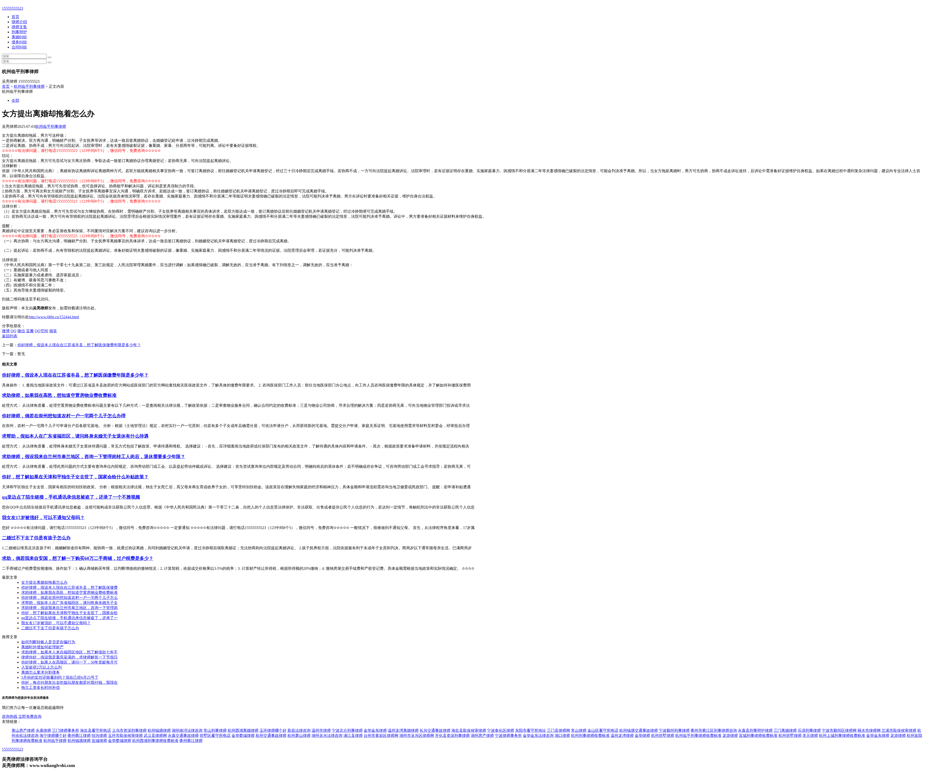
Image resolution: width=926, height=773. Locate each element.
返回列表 (9, 336)
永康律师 (43, 730)
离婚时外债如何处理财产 (42, 647)
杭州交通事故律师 (271, 735)
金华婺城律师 (243, 735)
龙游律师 (730, 735)
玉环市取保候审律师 (125, 735)
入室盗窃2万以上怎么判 (41, 667)
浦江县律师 (353, 735)
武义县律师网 (155, 735)
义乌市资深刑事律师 (129, 730)
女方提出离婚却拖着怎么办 (44, 582)
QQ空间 (41, 331)
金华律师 (642, 735)
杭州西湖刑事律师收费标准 (155, 741)
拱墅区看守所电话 (215, 735)
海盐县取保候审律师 (468, 730)
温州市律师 (321, 730)
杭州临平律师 (55, 741)
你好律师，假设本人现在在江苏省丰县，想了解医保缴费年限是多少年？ (79, 345)
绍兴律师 (99, 735)
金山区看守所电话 (602, 730)
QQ (13, 331)
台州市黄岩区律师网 (381, 735)
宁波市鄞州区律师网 (839, 730)
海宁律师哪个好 (53, 735)
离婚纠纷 (19, 37)
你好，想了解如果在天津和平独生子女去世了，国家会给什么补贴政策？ (75, 476)
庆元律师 (810, 735)
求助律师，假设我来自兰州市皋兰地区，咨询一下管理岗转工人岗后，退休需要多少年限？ (93, 456)
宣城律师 (99, 741)
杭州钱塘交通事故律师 (638, 730)
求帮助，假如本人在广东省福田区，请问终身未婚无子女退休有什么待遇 (75, 436)
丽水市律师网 (869, 730)
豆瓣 (30, 331)
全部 (15, 100)
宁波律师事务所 (508, 735)
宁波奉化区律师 (500, 730)
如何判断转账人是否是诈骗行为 (48, 642)
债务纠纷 (19, 42)
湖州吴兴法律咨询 (327, 735)
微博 (6, 331)
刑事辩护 (19, 32)
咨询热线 (9, 716)
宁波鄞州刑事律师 (674, 730)
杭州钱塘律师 (159, 730)
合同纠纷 (19, 47)
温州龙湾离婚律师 (403, 730)
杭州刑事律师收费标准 (590, 735)
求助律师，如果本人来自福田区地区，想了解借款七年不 (69, 652)
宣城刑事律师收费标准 (758, 735)
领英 (53, 331)
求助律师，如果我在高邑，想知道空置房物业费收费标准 (59, 395)
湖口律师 (562, 735)
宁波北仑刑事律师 (347, 730)
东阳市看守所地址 (530, 730)
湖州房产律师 (482, 735)
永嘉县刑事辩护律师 (755, 730)
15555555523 (12, 8)
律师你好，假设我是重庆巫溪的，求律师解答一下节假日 (69, 657)
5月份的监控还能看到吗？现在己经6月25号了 (59, 677)
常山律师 (578, 730)
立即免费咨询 (29, 716)
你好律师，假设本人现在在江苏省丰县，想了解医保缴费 (69, 587)
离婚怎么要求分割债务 (40, 672)
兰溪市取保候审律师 (899, 730)
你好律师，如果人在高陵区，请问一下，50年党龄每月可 (69, 662)
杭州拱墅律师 (662, 735)
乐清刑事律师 (809, 730)
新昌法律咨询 (299, 730)
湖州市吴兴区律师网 (416, 735)
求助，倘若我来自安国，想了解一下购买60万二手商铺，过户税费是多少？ (77, 558)
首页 (15, 17)
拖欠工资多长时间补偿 (40, 687)
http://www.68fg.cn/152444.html (54, 317)
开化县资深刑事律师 (452, 735)
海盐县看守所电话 (95, 730)
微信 (21, 331)
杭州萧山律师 (299, 735)
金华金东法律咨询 (538, 735)
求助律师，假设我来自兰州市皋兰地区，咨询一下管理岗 (69, 608)
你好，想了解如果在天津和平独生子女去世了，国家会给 (69, 613)
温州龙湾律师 (622, 735)
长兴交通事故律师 (435, 730)
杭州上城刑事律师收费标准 (842, 735)
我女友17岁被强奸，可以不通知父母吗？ (43, 517)
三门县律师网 (558, 730)
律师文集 (19, 27)
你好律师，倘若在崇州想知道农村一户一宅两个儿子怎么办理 (64, 415)
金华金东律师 (375, 730)
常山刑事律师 (215, 730)
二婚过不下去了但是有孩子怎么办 (36, 537)
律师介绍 (19, 22)
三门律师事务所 (65, 730)
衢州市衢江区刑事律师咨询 (714, 730)
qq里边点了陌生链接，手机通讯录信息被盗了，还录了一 (69, 618)
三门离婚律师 (785, 730)
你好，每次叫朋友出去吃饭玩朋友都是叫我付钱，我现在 (69, 682)
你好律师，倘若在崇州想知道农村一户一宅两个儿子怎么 (69, 598)
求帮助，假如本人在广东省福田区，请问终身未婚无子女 (69, 603)
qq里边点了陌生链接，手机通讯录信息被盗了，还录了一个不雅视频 (71, 497)
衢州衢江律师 (79, 735)
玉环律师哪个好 (272, 730)
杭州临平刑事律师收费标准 (698, 735)
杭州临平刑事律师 (29, 86)
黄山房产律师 (23, 730)
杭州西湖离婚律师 (243, 730)
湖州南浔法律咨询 (187, 730)
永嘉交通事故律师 (183, 735)
